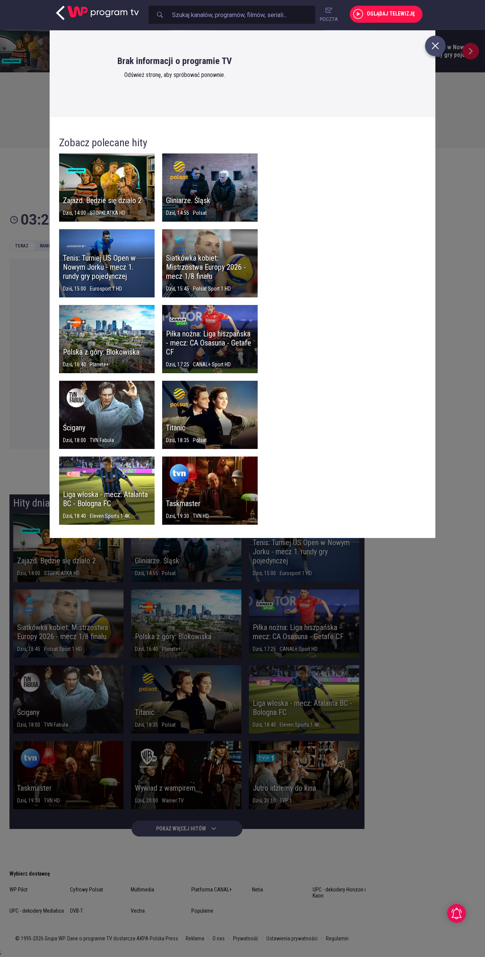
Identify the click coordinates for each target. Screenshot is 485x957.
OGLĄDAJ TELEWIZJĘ (391, 14)
